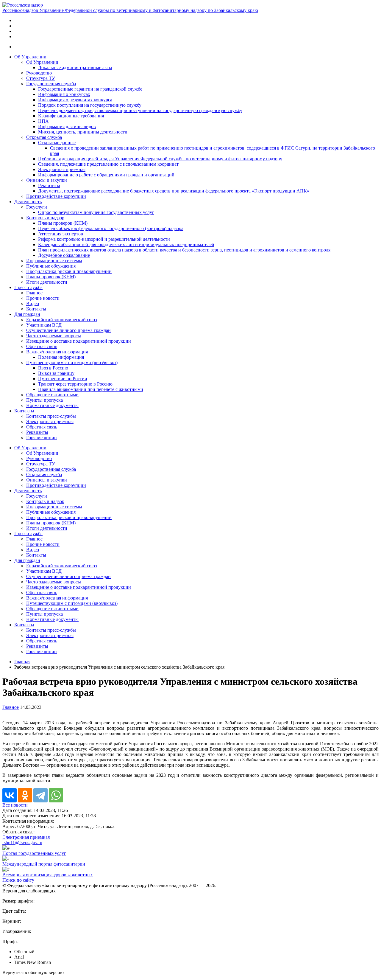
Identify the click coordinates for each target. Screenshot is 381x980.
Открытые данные (57, 142)
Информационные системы (54, 260)
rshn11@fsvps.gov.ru (22, 842)
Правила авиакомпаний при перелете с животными (90, 389)
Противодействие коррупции (56, 196)
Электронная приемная (50, 421)
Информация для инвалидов (67, 126)
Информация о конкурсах (64, 94)
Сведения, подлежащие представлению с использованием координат (108, 164)
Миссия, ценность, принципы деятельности (82, 131)
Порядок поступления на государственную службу (89, 105)
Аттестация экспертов (60, 233)
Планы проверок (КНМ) (63, 223)
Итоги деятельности (46, 282)
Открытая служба (44, 137)
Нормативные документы (52, 405)
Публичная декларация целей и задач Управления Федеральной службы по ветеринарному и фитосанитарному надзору (160, 158)
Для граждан (27, 314)
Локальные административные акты (75, 67)
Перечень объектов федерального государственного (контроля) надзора (110, 228)
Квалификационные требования (71, 115)
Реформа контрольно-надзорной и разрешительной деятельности (104, 239)
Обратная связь (41, 346)
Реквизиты (49, 185)
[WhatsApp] (56, 795)
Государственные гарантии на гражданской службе (90, 88)
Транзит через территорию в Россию (75, 383)
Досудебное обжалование (64, 255)
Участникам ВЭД (44, 324)
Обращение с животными (52, 394)
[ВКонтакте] (9, 795)
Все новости (15, 804)
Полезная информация (61, 357)
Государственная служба (51, 83)
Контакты (36, 308)
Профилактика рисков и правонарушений (69, 271)
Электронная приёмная (61, 169)
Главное (34, 292)
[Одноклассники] (25, 795)
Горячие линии (41, 437)
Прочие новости (43, 298)
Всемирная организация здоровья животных (47, 874)
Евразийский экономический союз (61, 319)
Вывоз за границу (56, 373)
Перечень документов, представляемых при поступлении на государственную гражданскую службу (140, 110)
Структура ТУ (40, 78)
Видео (32, 303)
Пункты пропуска (44, 400)
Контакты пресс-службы (51, 416)
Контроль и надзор (45, 217)
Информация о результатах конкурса (75, 99)
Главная (22, 661)
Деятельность (28, 201)
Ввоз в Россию (53, 367)
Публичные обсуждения (51, 265)
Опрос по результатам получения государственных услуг (96, 212)
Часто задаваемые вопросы (53, 335)
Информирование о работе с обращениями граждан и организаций (106, 174)
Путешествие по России (62, 378)
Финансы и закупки (46, 180)
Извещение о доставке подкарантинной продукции (78, 341)
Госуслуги (36, 206)
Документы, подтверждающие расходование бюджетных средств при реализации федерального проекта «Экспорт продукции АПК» (173, 190)
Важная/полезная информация (57, 351)
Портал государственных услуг (34, 853)
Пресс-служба (28, 287)
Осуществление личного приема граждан (68, 330)
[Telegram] (40, 795)
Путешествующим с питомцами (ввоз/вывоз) (72, 362)
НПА (43, 121)
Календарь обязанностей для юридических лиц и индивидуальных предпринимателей (126, 244)
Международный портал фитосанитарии (43, 863)
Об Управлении (30, 56)
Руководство (39, 72)
